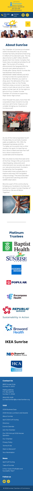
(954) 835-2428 (8, 397)
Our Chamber (7, 439)
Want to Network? (9, 449)
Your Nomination (9, 452)
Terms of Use (7, 445)
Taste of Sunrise (8, 465)
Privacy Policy (7, 442)
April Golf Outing (9, 462)
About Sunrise (8, 416)
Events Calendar (8, 426)
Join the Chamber (9, 430)
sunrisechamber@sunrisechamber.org (16, 399)
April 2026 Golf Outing (11, 420)
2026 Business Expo (10, 409)
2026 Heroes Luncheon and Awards (15, 413)
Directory (6, 423)
